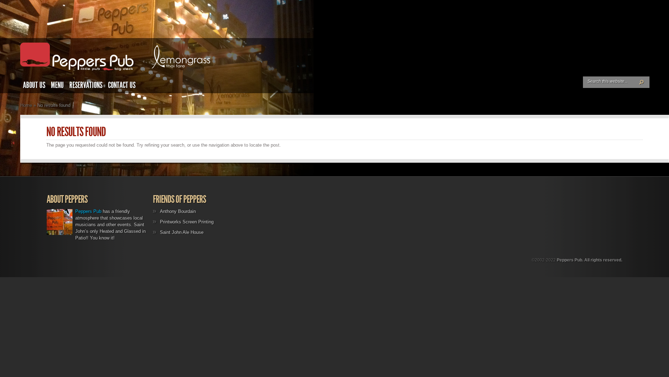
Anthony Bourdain (178, 211)
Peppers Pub (88, 211)
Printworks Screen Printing (187, 221)
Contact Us (122, 85)
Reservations (85, 85)
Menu (57, 85)
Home (26, 105)
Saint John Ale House (181, 232)
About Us (34, 85)
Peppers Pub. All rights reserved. (589, 260)
